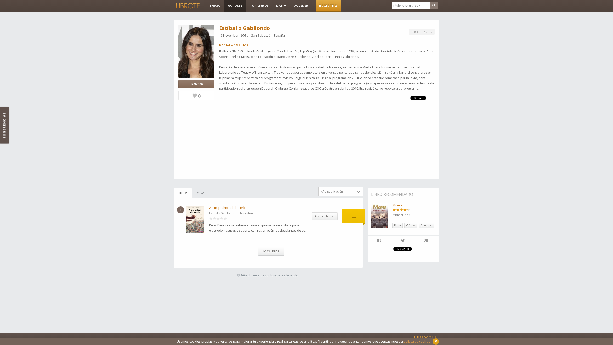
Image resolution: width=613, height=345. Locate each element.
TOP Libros (259, 6)
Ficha (397, 225)
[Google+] (426, 241)
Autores (235, 6)
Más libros (271, 251)
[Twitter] (402, 241)
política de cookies (416, 341)
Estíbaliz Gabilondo (222, 213)
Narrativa (246, 213)
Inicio (215, 6)
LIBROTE (187, 6)
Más (280, 6)
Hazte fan (196, 84)
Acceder (301, 6)
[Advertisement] (306, 145)
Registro (328, 5)
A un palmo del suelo (227, 207)
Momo (397, 205)
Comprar (426, 225)
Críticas (410, 225)
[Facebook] (379, 241)
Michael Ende (401, 215)
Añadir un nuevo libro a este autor (270, 275)
